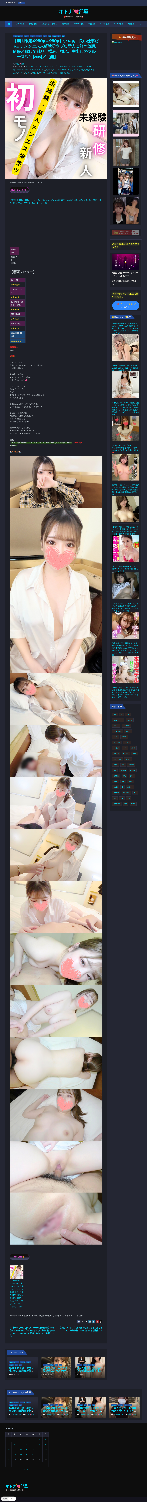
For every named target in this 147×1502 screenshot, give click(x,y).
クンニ (116, 737)
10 (8, 1449)
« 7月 (26, 1469)
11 (15, 1449)
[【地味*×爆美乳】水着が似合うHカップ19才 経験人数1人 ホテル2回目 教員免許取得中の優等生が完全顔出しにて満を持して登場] (125, 548)
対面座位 (116, 776)
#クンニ (46, 66)
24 (8, 1459)
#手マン (21, 73)
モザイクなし (117, 759)
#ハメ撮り (41, 70)
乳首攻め (131, 765)
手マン (132, 776)
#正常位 (28, 73)
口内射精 (123, 770)
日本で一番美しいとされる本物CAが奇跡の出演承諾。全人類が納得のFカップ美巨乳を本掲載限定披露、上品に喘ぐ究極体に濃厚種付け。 (125, 489)
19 (21, 1454)
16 (45, 1449)
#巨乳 (15, 73)
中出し (44, 36)
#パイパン (25, 70)
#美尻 (61, 73)
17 (8, 1454)
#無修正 (35, 73)
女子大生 (132, 770)
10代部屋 (91, 24)
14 (33, 1449)
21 (33, 1454)
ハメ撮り (39, 36)
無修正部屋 (66, 24)
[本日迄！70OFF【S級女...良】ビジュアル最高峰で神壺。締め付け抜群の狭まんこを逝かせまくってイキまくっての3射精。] (125, 625)
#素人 (45, 73)
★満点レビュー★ (18, 36)
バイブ (125, 748)
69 (121, 714)
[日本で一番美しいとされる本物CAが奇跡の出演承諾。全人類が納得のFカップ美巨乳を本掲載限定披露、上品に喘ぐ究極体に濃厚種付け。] (125, 509)
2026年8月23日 (50, 1414)
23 (45, 1454)
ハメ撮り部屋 (19, 24)
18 (15, 1454)
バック (133, 748)
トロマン (127, 742)
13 (27, 1449)
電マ (125, 804)
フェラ (134, 753)
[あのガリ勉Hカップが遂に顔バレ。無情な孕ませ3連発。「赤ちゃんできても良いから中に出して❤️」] (125, 467)
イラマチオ (126, 725)
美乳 (115, 798)
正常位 (116, 781)
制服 (115, 770)
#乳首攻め (90, 70)
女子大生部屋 (118, 24)
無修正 (54, 36)
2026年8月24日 (16, 1414)
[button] (140, 24)
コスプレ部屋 (79, 24)
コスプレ (23, 1362)
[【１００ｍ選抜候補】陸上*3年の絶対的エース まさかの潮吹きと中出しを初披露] (125, 586)
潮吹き (131, 781)
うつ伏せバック (118, 720)
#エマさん (30, 66)
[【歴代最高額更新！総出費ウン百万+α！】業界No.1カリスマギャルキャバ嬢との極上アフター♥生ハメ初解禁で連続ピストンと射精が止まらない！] (125, 347)
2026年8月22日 (118, 1414)
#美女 (55, 73)
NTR (128, 714)
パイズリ (116, 753)
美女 (63, 36)
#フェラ (49, 70)
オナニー (26, 36)
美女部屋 (131, 24)
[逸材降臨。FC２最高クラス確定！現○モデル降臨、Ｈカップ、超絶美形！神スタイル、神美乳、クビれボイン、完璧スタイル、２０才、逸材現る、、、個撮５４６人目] (125, 669)
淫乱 (123, 781)
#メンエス (57, 70)
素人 (59, 36)
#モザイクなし (67, 70)
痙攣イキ (130, 787)
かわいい (33, 36)
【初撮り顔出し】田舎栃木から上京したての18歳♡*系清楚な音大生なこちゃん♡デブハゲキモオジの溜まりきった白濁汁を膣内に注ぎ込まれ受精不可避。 (125, 692)
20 (27, 1454)
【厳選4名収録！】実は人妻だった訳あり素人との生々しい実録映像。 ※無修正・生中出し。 (125, 368)
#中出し (77, 70)
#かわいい (39, 66)
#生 (40, 73)
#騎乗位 (67, 73)
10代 (115, 714)
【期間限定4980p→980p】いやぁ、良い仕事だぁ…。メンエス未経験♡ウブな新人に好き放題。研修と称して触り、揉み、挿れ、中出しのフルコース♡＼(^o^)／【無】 (16, 1293)
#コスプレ (54, 66)
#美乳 (50, 73)
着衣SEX (116, 792)
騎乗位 (133, 804)
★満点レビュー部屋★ (49, 24)
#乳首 (83, 70)
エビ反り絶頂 (117, 731)
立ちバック (126, 792)
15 (39, 1449)
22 (39, 1454)
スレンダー (117, 742)
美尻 (128, 798)
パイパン (125, 753)
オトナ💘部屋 (73, 11)
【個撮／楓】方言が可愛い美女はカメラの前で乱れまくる (55, 1370)
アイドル (116, 725)
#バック (33, 70)
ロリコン (128, 759)
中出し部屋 (33, 24)
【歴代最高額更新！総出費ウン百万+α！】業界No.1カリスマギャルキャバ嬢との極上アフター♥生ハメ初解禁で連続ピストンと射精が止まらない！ (125, 328)
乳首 (123, 765)
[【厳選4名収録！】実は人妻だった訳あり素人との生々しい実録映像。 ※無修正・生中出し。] (125, 385)
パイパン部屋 (104, 24)
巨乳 (50, 36)
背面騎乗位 (117, 804)
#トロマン (17, 70)
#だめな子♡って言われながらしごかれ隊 (75, 66)
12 (21, 1449)
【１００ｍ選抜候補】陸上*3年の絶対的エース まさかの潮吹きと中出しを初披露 (125, 569)
